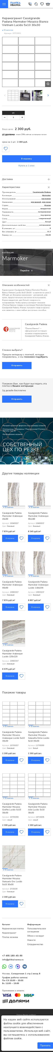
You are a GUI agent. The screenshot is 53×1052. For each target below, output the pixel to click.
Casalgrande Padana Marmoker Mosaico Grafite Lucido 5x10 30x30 (12, 808)
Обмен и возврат (35, 936)
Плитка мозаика (10, 937)
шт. (13, 113)
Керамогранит (9, 933)
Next (48, 95)
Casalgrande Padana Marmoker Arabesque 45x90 (12, 516)
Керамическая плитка (13, 928)
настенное (46, 199)
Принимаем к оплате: (13, 990)
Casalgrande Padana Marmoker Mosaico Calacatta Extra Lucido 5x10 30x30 (38, 736)
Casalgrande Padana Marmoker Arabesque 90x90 (12, 584)
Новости (31, 940)
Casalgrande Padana (42, 192)
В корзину (26, 158)
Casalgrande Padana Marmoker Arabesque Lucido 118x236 (38, 584)
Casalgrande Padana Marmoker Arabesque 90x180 (38, 516)
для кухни (46, 202)
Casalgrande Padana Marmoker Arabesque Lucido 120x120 (12, 653)
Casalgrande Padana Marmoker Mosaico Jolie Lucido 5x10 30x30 (37, 808)
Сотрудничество (35, 944)
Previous (5, 95)
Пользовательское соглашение (36, 930)
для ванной (36, 202)
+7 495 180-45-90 (12, 955)
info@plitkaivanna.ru (13, 959)
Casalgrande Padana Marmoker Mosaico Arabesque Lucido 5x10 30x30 (13, 736)
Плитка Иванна (15, 4)
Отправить (16, 365)
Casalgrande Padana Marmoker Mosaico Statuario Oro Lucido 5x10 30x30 (12, 880)
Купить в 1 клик (26, 165)
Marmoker (46, 195)
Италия (47, 205)
